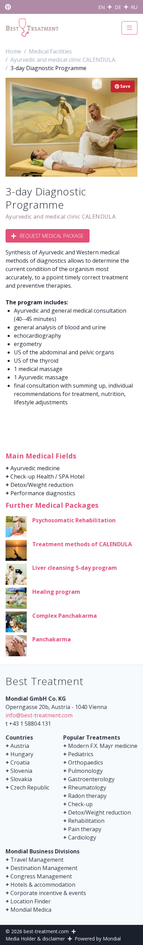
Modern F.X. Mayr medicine (102, 746)
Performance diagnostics (42, 493)
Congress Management (41, 876)
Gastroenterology (91, 779)
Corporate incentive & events (48, 893)
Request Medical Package (52, 236)
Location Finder (30, 901)
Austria (19, 746)
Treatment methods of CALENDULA (82, 544)
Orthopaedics (85, 762)
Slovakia (21, 779)
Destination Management (43, 868)
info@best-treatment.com (39, 715)
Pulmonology (85, 771)
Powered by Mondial (98, 938)
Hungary (21, 754)
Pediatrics (80, 754)
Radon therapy (87, 796)
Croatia (20, 762)
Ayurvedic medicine (35, 468)
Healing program (56, 592)
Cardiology (82, 837)
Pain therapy (84, 829)
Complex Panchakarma (64, 615)
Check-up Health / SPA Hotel (47, 476)
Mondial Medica (30, 909)
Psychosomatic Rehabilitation (74, 520)
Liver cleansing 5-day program (74, 568)
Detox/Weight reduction (41, 485)
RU (134, 7)
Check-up (80, 804)
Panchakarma (51, 639)
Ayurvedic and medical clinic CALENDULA (61, 216)
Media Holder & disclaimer (35, 938)
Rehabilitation (86, 821)
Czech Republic (29, 787)
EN (101, 7)
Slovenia (21, 771)
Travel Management (37, 859)
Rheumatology (87, 787)
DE (118, 7)
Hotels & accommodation (42, 884)
